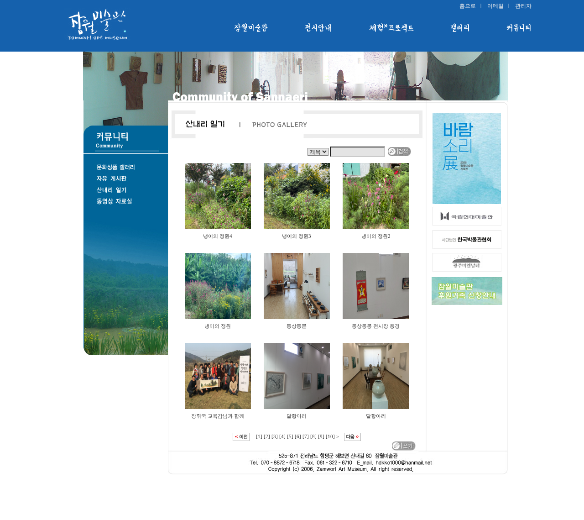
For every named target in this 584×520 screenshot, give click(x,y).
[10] (330, 436)
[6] (298, 436)
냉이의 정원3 (296, 236)
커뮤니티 (519, 27)
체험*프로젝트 (391, 27)
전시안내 (319, 27)
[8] (313, 436)
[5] (290, 436)
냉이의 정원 (217, 326)
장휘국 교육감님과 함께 (217, 416)
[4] (282, 436)
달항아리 (297, 416)
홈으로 (467, 6)
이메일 (495, 6)
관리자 (523, 6)
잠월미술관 (251, 27)
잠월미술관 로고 (109, 25)
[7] (305, 436)
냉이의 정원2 (376, 236)
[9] (321, 436)
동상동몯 (297, 326)
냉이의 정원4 (217, 236)
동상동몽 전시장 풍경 (376, 326)
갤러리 (460, 27)
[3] (274, 436)
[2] (267, 436)
